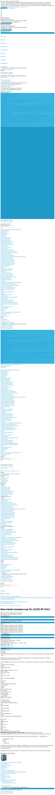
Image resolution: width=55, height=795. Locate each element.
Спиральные (11, 96)
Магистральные (16, 100)
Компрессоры (5, 95)
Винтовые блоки (34, 115)
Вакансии (4, 766)
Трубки (49, 110)
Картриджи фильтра (18, 101)
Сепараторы (21, 120)
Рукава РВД (15, 124)
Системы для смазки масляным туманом (38, 107)
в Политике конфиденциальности (17, 6)
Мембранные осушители (28, 105)
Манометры (4, 105)
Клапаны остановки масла (36, 116)
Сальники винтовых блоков (9, 120)
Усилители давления (7, 108)
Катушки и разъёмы (7, 111)
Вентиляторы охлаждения (20, 115)
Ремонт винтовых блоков (8, 773)
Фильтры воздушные (31, 120)
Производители (5, 777)
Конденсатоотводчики (31, 110)
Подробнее (11, 8)
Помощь (3, 774)
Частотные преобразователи (9, 122)
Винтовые (4, 96)
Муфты (34, 119)
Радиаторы (51, 119)
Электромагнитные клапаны (26, 122)
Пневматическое (6, 104)
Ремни (3, 126)
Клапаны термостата (19, 118)
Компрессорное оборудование (10, 133)
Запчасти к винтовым (7, 114)
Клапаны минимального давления (17, 116)
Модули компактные (25, 119)
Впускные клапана (44, 115)
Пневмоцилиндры (19, 111)
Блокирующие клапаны (34, 108)
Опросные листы (6, 217)
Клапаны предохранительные (10, 188)
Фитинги (27, 111)
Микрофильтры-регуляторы (44, 105)
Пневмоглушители (6, 107)
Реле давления (42, 110)
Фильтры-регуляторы (20, 108)
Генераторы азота (6, 112)
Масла (17, 119)
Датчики (3, 116)
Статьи (3, 778)
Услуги (3, 769)
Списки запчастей (6, 781)
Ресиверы (4, 97)
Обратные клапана (42, 119)
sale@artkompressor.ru (7, 69)
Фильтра (3, 99)
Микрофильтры (26, 100)
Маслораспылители (14, 105)
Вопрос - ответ (5, 776)
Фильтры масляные (44, 120)
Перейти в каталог (6, 23)
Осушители (4, 103)
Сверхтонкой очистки (37, 100)
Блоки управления (6, 115)
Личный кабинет (6, 578)
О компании (4, 763)
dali (13, 641)
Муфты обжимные (6, 124)
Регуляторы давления (19, 107)
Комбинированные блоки (34, 118)
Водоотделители (6, 100)
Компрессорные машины (8, 780)
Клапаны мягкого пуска (16, 110)
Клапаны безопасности (7, 165)
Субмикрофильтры (6, 101)
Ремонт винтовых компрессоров (10, 215)
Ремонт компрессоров (7, 770)
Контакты (3, 218)
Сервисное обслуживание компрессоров (13, 771)
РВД (2, 123)
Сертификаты (5, 767)
